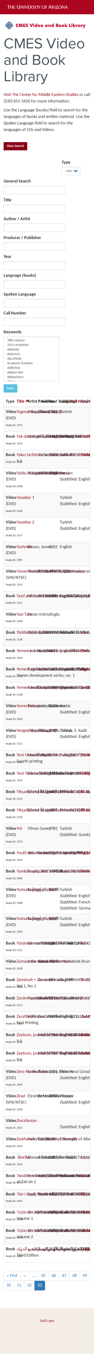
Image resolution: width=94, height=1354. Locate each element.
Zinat (21, 1096)
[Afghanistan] (31, 377)
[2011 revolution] (31, 345)
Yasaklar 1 (25, 497)
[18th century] (31, 340)
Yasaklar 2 (25, 522)
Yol (19, 828)
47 (65, 1276)
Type (66, 162)
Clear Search (15, 146)
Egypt (86, 853)
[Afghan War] (31, 373)
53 (41, 1286)
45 (45, 1276)
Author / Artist (17, 219)
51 (20, 1285)
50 (10, 1285)
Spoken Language (20, 294)
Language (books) (20, 275)
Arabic (86, 687)
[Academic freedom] (31, 363)
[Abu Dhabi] (31, 359)
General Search (17, 181)
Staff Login (47, 1321)
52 (31, 1285)
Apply (10, 388)
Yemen (87, 651)
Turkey (86, 455)
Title (7, 200)
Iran (84, 632)
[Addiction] (31, 368)
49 (86, 1276)
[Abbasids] (31, 350)
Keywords (12, 332)
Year (7, 257)
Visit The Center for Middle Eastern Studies (41, 95)
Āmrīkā (23, 1157)
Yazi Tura (24, 614)
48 (76, 1276)
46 (55, 1276)
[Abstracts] (31, 354)
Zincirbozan (27, 1121)
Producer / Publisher (22, 238)
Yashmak (24, 547)
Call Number (15, 313)
